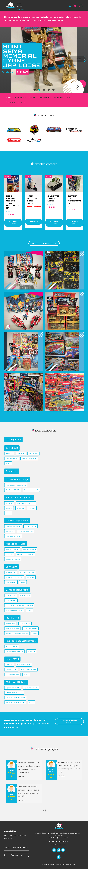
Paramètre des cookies (58, 845)
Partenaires (44, 97)
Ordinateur (11, 471)
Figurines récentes (12, 628)
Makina (9, 664)
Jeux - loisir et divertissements (21, 640)
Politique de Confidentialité (58, 841)
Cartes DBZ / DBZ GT (13, 526)
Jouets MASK (12, 659)
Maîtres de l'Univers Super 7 (15, 702)
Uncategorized (13, 439)
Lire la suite (33, 221)
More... (8, 463)
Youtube (58, 97)
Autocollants (10, 572)
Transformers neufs (31, 490)
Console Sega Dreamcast (14, 610)
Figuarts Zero (11, 582)
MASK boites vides (23, 664)
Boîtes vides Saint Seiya (14, 577)
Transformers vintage (17, 479)
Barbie (9, 508)
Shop (32, 97)
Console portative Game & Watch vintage (19, 605)
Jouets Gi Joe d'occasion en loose (17, 633)
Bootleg (30, 577)
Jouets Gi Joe (12, 617)
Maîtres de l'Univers (16, 682)
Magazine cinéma (12, 549)
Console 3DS (25, 595)
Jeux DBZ (9, 531)
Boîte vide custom (27, 572)
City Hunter (33, 453)
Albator (9, 453)
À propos (10, 102)
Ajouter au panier (13, 222)
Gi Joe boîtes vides (30, 628)
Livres (9, 554)
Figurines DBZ (30, 526)
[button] (3, 60)
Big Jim (32, 508)
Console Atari (11, 600)
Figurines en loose (12, 687)
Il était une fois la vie (29, 458)
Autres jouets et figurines (19, 497)
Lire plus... (21, 776)
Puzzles (31, 651)
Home (8, 97)
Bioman (20, 453)
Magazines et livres (15, 543)
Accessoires (10, 623)
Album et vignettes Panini (25, 503)
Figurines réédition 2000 (14, 692)
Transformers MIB (12, 490)
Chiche (60, 838)
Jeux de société (11, 646)
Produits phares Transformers (16, 485)
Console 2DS (10, 595)
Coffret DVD (12, 447)
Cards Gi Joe (25, 623)
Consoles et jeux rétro (17, 589)
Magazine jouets (29, 549)
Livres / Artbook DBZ (25, 531)
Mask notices (11, 669)
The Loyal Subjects (12, 674)
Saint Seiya (11, 566)
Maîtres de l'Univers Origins (15, 697)
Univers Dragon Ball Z (17, 520)
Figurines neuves (30, 687)
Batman (20, 508)
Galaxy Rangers (11, 458)
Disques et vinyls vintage (14, 651)
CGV (68, 97)
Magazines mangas (13, 559)
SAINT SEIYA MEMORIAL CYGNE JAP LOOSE (22, 55)
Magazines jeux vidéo (25, 554)
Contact (22, 102)
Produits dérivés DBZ (13, 536)
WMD (66, 838)
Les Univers (20, 97)
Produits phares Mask (28, 669)
